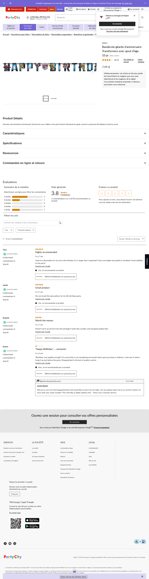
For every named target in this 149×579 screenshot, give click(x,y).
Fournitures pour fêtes (28, 27)
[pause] (10, 3)
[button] (101, 193)
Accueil (6, 34)
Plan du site (92, 460)
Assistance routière (9, 456)
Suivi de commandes (66, 460)
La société (35, 448)
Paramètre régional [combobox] (24, 230)
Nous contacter (65, 473)
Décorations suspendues (61, 34)
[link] (111, 60)
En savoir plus (127, 3)
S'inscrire (14, 494)
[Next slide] (145, 3)
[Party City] (60, 9)
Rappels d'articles (65, 465)
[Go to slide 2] (53, 98)
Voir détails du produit (129, 61)
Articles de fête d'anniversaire (57, 27)
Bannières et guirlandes (83, 34)
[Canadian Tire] (32, 9)
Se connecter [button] (135, 9)
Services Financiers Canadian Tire (14, 452)
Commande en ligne (66, 448)
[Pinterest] (9, 543)
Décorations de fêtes (40, 34)
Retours (62, 456)
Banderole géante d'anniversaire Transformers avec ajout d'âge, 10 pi (122, 51)
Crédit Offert (70, 9)
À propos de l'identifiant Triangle (70, 469)
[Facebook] (5, 543)
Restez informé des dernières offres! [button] (73, 577)
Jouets (41, 27)
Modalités (92, 452)
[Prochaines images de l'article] (92, 72)
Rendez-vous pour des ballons (13, 448)
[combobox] (133, 239)
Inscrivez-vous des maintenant (117, 31)
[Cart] (142, 17)
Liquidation (139, 27)
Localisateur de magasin (11, 460)
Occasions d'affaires (38, 456)
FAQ (90, 456)
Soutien (93, 9)
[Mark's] (52, 9)
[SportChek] (43, 9)
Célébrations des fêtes (92, 27)
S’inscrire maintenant (101, 428)
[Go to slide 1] (46, 98)
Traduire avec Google (42, 266)
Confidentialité (93, 448)
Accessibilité (93, 465)
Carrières (34, 452)
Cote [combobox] (6, 230)
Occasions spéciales (76, 27)
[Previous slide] (4, 3)
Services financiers (37, 460)
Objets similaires (141, 61)
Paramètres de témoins (67, 477)
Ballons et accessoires (11, 27)
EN (142, 9)
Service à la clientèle (66, 452)
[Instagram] (14, 543)
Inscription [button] (82, 9)
